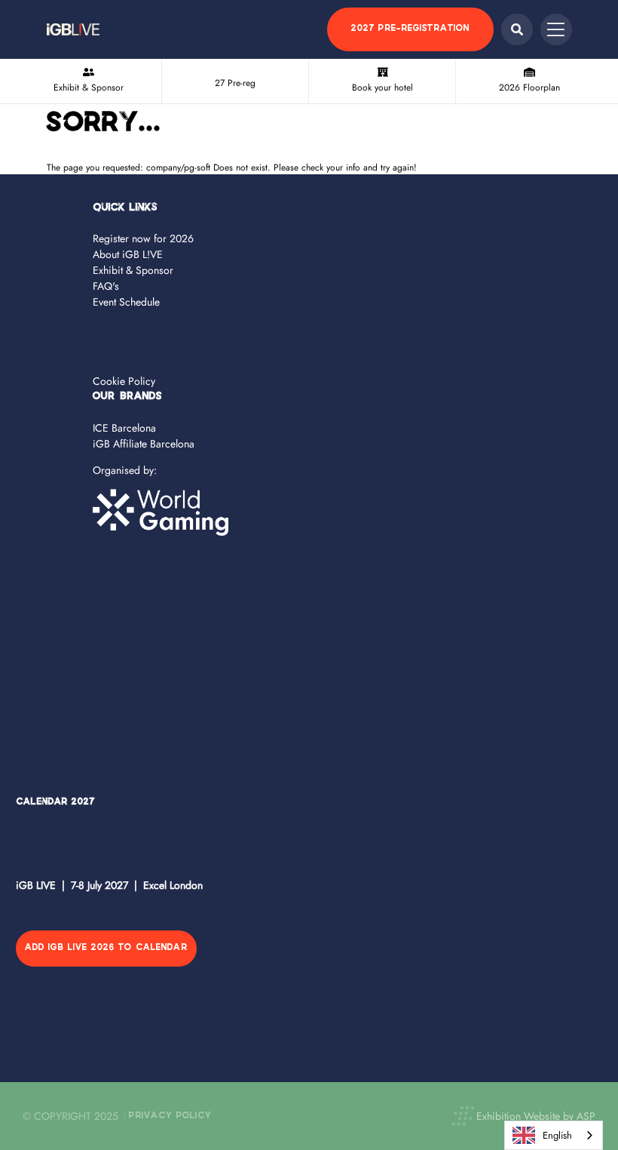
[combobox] (553, 1135)
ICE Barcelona (124, 427)
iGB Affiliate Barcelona (143, 443)
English (557, 1135)
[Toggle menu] (556, 29)
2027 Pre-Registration (410, 29)
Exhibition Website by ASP (535, 1116)
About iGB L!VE (128, 254)
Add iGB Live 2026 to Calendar (106, 948)
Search (517, 29)
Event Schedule (126, 301)
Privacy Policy (170, 1116)
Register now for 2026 (143, 238)
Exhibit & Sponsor (133, 270)
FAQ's (106, 286)
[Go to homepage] (73, 29)
